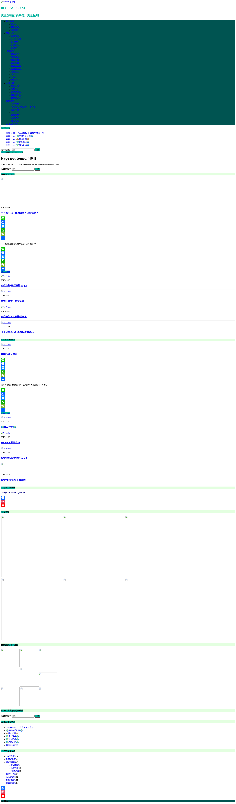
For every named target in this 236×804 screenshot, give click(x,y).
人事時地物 (16, 39)
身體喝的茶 (11, 780)
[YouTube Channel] (118, 505)
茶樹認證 (15, 72)
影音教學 (15, 36)
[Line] (118, 218)
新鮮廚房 (15, 768)
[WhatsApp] (118, 230)
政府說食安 (11, 759)
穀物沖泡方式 (12, 745)
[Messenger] (118, 226)
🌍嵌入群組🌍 (12, 739)
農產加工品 (16, 95)
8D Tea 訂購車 (12, 124)
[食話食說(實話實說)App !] (6, 276)
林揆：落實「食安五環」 (14, 301)
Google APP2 (20, 492)
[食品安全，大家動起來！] (6, 307)
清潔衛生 (15, 118)
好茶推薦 (15, 89)
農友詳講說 (16, 98)
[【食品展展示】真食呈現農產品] (6, 323)
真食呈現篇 (11, 774)
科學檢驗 (15, 104)
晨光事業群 (11, 762)
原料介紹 (15, 86)
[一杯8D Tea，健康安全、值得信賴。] (14, 203)
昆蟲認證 (15, 60)
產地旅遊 (15, 42)
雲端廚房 (10, 101)
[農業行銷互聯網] (6, 345)
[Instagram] (118, 501)
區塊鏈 (14, 48)
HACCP (14, 112)
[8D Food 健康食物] (6, 433)
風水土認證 (16, 66)
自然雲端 (15, 771)
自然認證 (10, 51)
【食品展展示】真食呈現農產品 (17, 332)
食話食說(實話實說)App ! (14, 285)
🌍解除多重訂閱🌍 (14, 730)
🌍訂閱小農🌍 (12, 742)
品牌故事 (15, 24)
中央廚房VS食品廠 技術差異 (23, 107)
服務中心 (15, 27)
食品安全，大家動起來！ (14, 316)
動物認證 (15, 63)
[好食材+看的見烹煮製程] (5, 470)
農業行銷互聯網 (9, 354)
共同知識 (15, 765)
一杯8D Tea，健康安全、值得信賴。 (19, 212)
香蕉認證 (15, 74)
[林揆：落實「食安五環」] (6, 291)
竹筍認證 (15, 77)
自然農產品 (16, 92)
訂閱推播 (15, 45)
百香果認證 (16, 69)
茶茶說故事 (11, 777)
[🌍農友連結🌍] (6, 417)
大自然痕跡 (16, 57)
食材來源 (10, 83)
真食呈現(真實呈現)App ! (14, 458)
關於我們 (10, 21)
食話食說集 (11, 783)
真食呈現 (10, 33)
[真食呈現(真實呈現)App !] (6, 448)
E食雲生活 (10, 756)
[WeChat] (118, 234)
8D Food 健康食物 (10, 442)
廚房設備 (15, 121)
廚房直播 (15, 110)
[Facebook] (118, 222)
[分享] (118, 238)
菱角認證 (15, 80)
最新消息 (15, 30)
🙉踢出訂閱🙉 (12, 733)
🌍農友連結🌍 (8, 427)
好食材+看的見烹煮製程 (13, 480)
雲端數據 (15, 115)
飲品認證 (15, 54)
